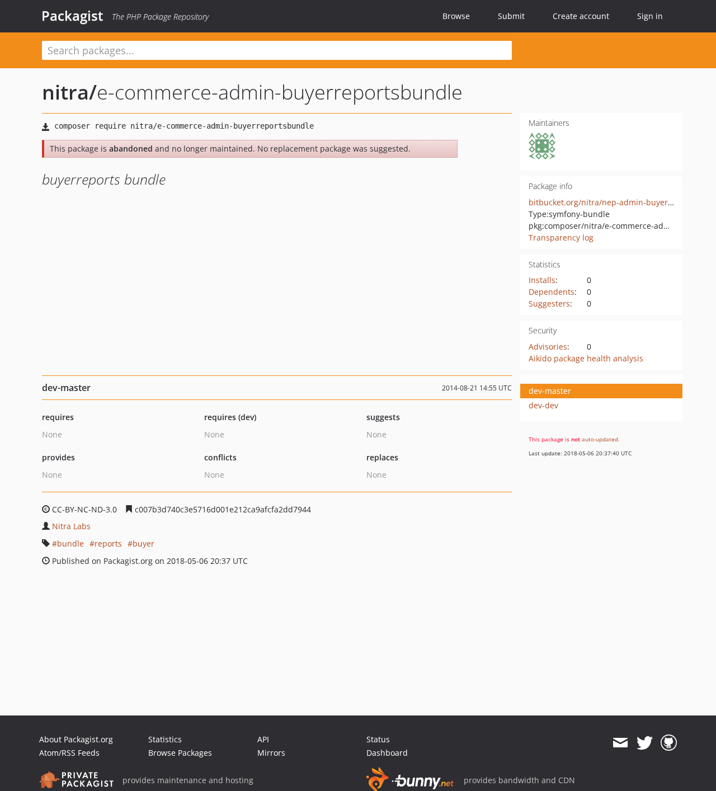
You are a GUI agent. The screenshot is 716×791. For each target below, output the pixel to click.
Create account (581, 16)
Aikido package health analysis (586, 358)
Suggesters (549, 303)
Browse (456, 16)
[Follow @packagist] (645, 743)
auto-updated (600, 439)
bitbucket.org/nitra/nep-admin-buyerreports (612, 202)
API (263, 739)
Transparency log (561, 237)
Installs (542, 280)
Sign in (650, 16)
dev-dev (543, 405)
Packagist (72, 16)
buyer (143, 543)
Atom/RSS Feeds (69, 752)
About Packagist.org (76, 739)
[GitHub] (669, 743)
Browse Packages (180, 752)
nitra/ (69, 92)
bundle (70, 543)
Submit (511, 16)
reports (108, 543)
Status (378, 739)
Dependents (551, 291)
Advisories (548, 346)
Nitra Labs (71, 526)
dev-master (550, 390)
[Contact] (620, 743)
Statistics (165, 739)
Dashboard (387, 752)
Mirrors (271, 752)
